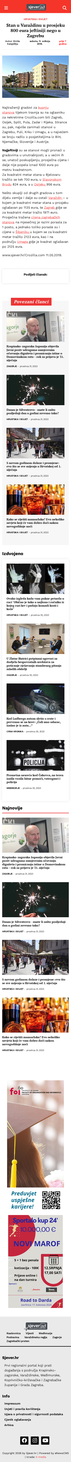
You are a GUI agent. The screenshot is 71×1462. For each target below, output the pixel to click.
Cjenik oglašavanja (17, 1419)
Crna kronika (15, 731)
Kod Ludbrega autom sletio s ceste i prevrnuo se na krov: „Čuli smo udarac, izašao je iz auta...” (34, 722)
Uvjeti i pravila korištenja (22, 1409)
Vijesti (29, 1333)
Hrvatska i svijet (36, 19)
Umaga (23, 242)
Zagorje (12, 366)
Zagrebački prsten (18, 1341)
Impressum (12, 1403)
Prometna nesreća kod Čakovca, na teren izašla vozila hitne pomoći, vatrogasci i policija (35, 778)
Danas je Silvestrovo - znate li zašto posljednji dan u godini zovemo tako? (33, 411)
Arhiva (8, 1425)
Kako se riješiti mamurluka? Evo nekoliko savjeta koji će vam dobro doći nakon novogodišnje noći (35, 523)
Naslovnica (14, 1333)
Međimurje (13, 788)
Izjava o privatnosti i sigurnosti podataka (33, 1414)
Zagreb (50, 207)
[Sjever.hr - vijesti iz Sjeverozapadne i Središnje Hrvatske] (35, 8)
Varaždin (55, 198)
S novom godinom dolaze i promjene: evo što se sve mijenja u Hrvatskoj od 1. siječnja (34, 466)
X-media (41, 1456)
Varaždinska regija (35, 1337)
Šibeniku (22, 232)
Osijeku (40, 184)
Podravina (13, 1337)
